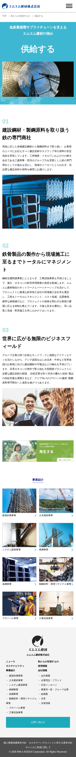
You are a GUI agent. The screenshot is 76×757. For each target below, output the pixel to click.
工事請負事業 (46, 618)
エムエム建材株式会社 (38, 654)
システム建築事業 (11, 549)
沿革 (43, 698)
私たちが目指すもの (20, 16)
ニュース (10, 661)
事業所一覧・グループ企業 (55, 689)
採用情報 (42, 666)
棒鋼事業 (43, 549)
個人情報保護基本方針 (15, 742)
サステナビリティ (15, 666)
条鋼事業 (6, 584)
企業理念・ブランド (51, 680)
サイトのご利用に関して (38, 747)
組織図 (44, 694)
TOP (4, 16)
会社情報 (42, 670)
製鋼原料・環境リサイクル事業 (55, 584)
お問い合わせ (38, 722)
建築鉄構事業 (9, 515)
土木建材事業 (46, 515)
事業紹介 (10, 670)
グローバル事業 (10, 618)
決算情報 (45, 703)
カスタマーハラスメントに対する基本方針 (50, 742)
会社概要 (45, 675)
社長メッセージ (49, 685)
